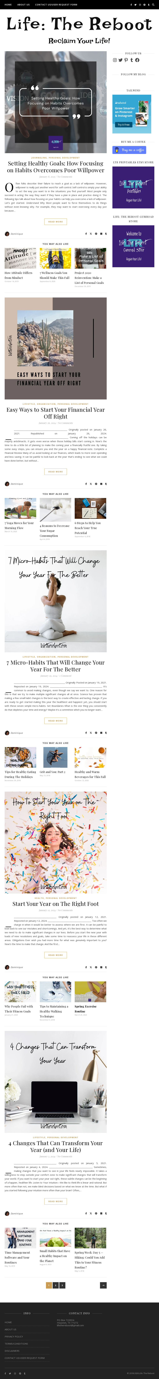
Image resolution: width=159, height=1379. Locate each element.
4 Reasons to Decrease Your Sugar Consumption (55, 531)
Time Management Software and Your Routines (17, 1257)
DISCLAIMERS (12, 1350)
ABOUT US (23, 4)
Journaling (39, 157)
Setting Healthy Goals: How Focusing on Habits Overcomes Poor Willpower (55, 166)
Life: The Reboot (79, 28)
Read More (55, 221)
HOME (8, 4)
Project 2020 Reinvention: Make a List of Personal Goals (89, 278)
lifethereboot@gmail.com (70, 1325)
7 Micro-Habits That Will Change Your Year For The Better (56, 665)
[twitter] (135, 4)
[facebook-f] (131, 4)
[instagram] (140, 4)
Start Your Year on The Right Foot (56, 903)
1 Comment (65, 675)
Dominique (17, 233)
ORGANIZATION (46, 404)
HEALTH (39, 898)
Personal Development (64, 157)
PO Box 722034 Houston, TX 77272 (67, 1321)
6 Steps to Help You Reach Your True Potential (88, 528)
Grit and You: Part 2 (52, 772)
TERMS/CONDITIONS (16, 1343)
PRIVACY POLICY (14, 1336)
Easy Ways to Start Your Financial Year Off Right (56, 413)
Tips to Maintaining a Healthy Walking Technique (54, 1011)
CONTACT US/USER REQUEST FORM (56, 4)
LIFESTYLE (29, 404)
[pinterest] (144, 4)
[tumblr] (148, 4)
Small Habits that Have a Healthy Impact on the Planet (55, 1256)
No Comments (64, 176)
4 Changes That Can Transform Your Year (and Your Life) (56, 1146)
